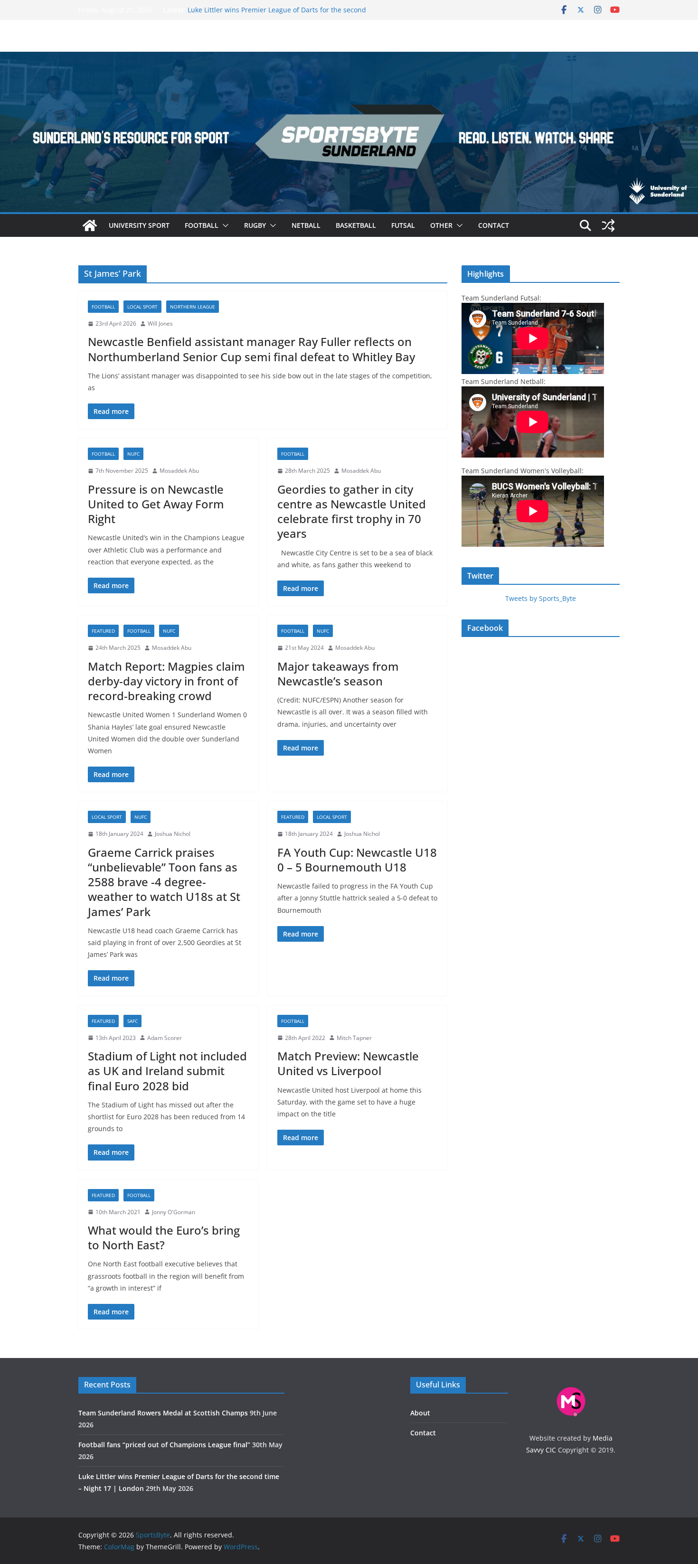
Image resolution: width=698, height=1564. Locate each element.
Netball (306, 225)
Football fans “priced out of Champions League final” (271, 8)
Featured (103, 630)
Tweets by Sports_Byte (540, 598)
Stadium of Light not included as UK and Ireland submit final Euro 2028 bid (167, 1070)
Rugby (255, 225)
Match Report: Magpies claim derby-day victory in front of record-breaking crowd (166, 680)
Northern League (192, 306)
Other (441, 225)
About (420, 1412)
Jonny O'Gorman (173, 1212)
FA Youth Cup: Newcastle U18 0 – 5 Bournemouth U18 (357, 859)
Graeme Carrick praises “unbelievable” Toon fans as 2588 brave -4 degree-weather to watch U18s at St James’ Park (164, 881)
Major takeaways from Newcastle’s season (338, 673)
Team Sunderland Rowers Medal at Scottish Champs (163, 1412)
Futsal (403, 225)
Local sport (142, 306)
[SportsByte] (89, 225)
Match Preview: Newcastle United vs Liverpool (348, 1063)
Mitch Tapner (354, 1038)
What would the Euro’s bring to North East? (164, 1237)
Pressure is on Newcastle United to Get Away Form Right (156, 503)
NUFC (133, 453)
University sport (139, 225)
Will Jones (160, 323)
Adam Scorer (164, 1038)
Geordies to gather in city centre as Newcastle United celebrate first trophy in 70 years (351, 511)
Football (201, 225)
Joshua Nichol (172, 834)
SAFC (132, 1021)
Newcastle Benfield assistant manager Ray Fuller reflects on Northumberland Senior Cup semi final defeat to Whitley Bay (251, 349)
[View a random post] (608, 225)
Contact (493, 225)
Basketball (356, 225)
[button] (223, 225)
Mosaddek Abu (179, 471)
